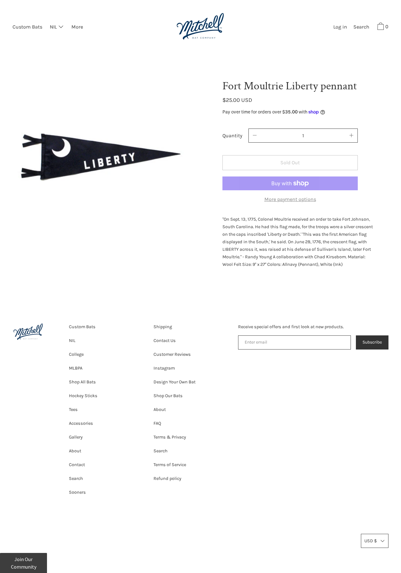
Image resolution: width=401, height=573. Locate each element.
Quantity (232, 136)
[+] (351, 135)
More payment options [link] (290, 199)
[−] (255, 135)
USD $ (370, 541)
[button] (361, 27)
